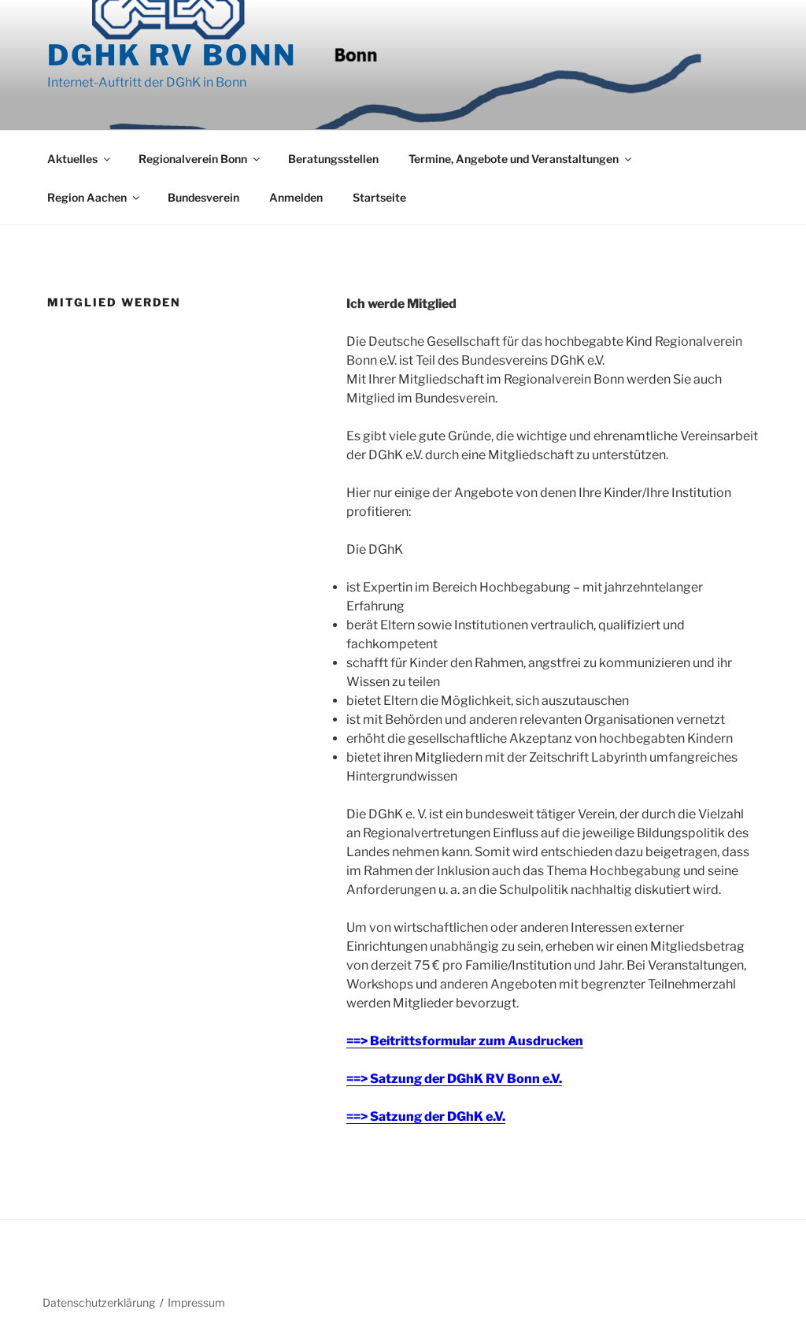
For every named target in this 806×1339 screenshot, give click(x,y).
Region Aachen (87, 197)
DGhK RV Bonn (172, 55)
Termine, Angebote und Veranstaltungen (514, 158)
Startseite (379, 197)
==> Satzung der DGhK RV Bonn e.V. (454, 1078)
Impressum (196, 1302)
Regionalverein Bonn (193, 158)
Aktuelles (72, 158)
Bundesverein (203, 197)
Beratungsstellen (333, 158)
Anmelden (296, 197)
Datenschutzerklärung (99, 1302)
